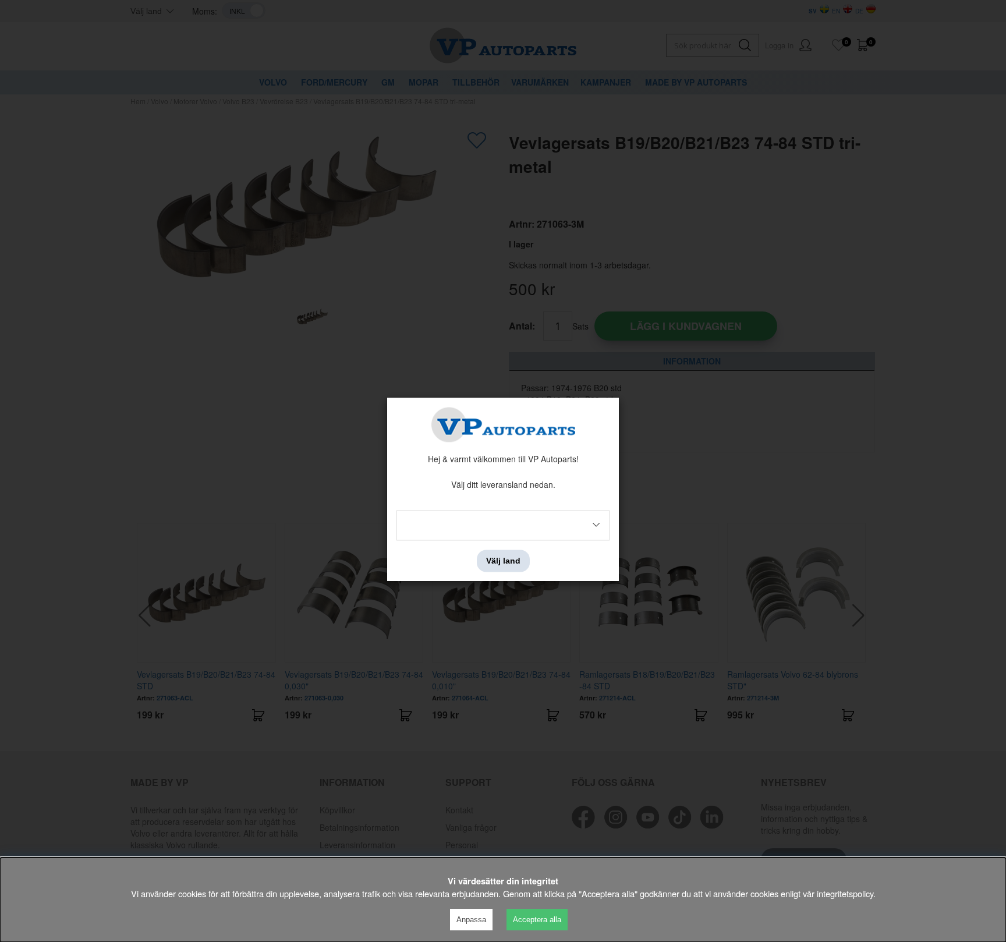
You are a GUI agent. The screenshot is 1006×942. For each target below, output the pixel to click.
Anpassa (471, 919)
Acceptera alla (537, 919)
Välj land (503, 560)
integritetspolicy (845, 893)
